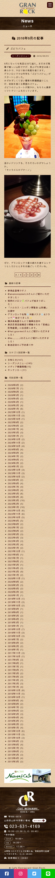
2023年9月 (13, 479)
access (38, 820)
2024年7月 (13, 456)
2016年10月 (14, 697)
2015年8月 (13, 744)
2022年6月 (13, 530)
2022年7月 (13, 527)
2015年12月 (14, 730)
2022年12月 (14, 510)
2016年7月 (13, 707)
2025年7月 (13, 429)
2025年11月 (14, 415)
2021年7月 (13, 557)
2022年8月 (13, 524)
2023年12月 (14, 469)
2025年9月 (13, 422)
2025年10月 (14, 418)
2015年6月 (13, 751)
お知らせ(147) (15, 359)
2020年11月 (14, 578)
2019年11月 (14, 602)
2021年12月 (14, 551)
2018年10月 (14, 635)
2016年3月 (13, 720)
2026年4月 (13, 398)
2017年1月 (13, 686)
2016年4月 (13, 717)
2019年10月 (14, 605)
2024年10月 (14, 446)
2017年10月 (14, 656)
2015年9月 (13, 741)
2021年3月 (13, 571)
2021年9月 (13, 554)
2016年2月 (13, 724)
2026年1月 (13, 408)
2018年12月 (14, 629)
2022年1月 (13, 547)
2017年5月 (13, 673)
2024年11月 (14, 442)
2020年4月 (13, 588)
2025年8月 (13, 425)
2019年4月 (13, 619)
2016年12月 (14, 690)
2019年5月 (13, 615)
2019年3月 (13, 622)
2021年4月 (13, 568)
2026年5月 (13, 395)
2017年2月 (13, 683)
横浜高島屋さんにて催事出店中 (24, 321)
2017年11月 (14, 652)
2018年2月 (13, 646)
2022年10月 (14, 517)
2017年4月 (13, 676)
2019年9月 (13, 608)
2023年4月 (13, 496)
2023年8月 (13, 483)
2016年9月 (13, 700)
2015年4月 (13, 758)
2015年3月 (13, 761)
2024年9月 (13, 449)
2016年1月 (13, 727)
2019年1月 (13, 625)
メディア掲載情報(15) (19, 366)
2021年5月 (13, 564)
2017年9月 (13, 659)
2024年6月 (13, 459)
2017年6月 (13, 669)
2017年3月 (13, 680)
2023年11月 (14, 473)
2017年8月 (13, 663)
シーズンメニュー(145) (20, 363)
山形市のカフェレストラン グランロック (27, 8)
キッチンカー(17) (17, 369)
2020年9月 (13, 581)
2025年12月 (14, 412)
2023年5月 (13, 493)
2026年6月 (13, 391)
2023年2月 (13, 503)
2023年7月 (13, 486)
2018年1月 (13, 649)
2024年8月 (13, 452)
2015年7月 (13, 747)
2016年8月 (13, 703)
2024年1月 (13, 466)
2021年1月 (13, 574)
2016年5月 (13, 713)
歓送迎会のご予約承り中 (20, 344)
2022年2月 (13, 544)
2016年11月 (14, 693)
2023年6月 (13, 490)
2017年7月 (13, 666)
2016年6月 (13, 710)
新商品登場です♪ (17, 290)
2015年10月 (14, 737)
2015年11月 (14, 734)
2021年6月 (13, 561)
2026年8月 (13, 384)
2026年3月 (13, 401)
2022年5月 (13, 534)
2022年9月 (13, 520)
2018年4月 (13, 642)
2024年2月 (13, 462)
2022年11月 (14, 513)
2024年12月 (14, 439)
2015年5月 (13, 754)
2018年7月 (13, 639)
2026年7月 (13, 388)
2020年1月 (13, 595)
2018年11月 (14, 632)
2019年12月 (14, 598)
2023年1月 (13, 507)
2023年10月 (14, 476)
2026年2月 (13, 405)
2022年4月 (13, 537)
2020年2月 (13, 591)
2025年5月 (13, 432)
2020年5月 (13, 585)
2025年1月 (13, 435)
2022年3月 (13, 540)
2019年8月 (13, 612)
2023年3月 (13, 500)
